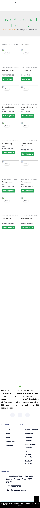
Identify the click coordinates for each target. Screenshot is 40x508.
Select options (8, 116)
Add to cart (7, 79)
